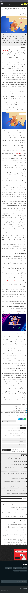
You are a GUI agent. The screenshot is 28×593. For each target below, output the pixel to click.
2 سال (12, 522)
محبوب (13, 504)
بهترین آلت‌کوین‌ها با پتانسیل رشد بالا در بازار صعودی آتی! (17, 534)
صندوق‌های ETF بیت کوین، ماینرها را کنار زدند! (18, 524)
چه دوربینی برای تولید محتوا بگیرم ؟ (20, 408)
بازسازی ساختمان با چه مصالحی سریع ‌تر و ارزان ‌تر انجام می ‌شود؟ (13, 490)
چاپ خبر (4, 9)
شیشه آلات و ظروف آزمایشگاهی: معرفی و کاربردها (16, 493)
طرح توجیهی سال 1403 (12, 281)
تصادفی (5, 504)
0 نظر (9, 9)
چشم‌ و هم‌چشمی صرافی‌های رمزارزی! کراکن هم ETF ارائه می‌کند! (15, 527)
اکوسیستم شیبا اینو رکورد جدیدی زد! (20, 522)
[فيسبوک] (21, 419)
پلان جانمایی (15, 311)
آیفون (16, 570)
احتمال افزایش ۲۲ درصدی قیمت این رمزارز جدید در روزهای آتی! (16, 542)
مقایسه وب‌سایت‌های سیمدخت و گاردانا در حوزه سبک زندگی (15, 487)
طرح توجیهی (23, 14)
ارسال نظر (9, 450)
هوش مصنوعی (17, 568)
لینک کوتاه (17, 421)
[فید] (1, 1)
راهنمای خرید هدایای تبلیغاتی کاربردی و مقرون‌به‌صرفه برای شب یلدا (15, 415)
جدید (22, 504)
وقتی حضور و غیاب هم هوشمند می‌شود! (19, 410)
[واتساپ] (25, 419)
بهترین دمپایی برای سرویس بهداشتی (19, 478)
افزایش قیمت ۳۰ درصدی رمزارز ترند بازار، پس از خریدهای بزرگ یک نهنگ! (14, 535)
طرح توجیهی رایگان (19, 153)
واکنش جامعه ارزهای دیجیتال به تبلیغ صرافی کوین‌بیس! (17, 544)
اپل (25, 568)
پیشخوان (25, 498)
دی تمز (21, 588)
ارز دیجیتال (24, 570)
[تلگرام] (23, 419)
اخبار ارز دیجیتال (23, 520)
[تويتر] (19, 419)
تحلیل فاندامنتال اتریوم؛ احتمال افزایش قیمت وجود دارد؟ (17, 526)
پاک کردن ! (4, 450)
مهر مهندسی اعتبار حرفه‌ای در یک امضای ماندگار (18, 406)
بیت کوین (9, 568)
